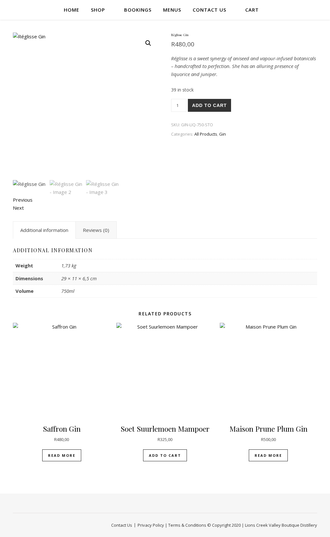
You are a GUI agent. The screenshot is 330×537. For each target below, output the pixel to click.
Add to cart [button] (165, 455)
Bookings (137, 9)
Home (71, 9)
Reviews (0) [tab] (96, 230)
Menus (172, 9)
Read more (61, 455)
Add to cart (209, 105)
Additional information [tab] (44, 230)
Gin (222, 134)
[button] (148, 43)
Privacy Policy (151, 525)
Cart (252, 9)
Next (18, 208)
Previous (23, 200)
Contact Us (209, 9)
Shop (98, 9)
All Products (205, 134)
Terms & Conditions (187, 525)
